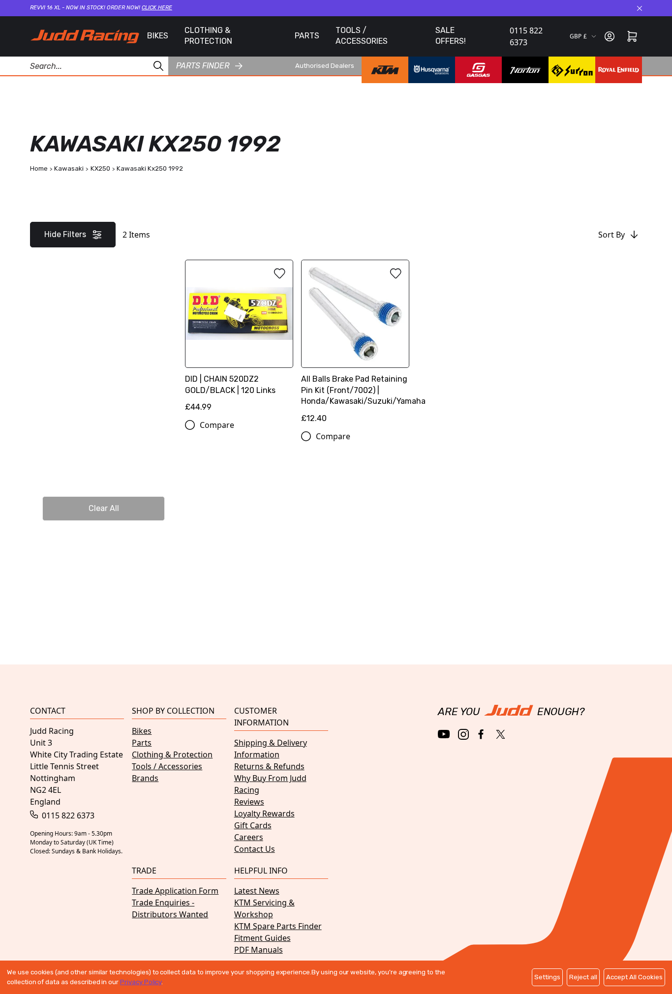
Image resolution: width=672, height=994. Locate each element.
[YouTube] (444, 734)
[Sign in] (609, 36)
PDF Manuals (258, 949)
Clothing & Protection (172, 754)
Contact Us (254, 848)
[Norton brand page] (525, 70)
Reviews (249, 801)
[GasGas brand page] (478, 70)
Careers (248, 837)
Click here (157, 7)
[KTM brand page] (385, 70)
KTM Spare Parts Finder (278, 926)
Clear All (104, 508)
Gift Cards (253, 825)
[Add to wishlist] (279, 273)
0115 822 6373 (526, 36)
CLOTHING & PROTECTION (208, 36)
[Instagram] (463, 734)
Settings (547, 977)
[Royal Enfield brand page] (618, 70)
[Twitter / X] (500, 734)
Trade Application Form (175, 890)
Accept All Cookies (634, 977)
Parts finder (202, 65)
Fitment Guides (262, 938)
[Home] (84, 36)
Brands (145, 778)
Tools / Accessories (167, 766)
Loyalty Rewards (264, 813)
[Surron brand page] (572, 70)
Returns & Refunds (269, 766)
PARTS (307, 35)
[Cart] (632, 36)
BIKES (157, 35)
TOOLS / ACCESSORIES (362, 36)
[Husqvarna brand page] (431, 70)
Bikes (142, 730)
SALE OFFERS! (450, 36)
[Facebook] (482, 734)
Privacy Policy (140, 982)
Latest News (256, 890)
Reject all (583, 977)
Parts (142, 742)
